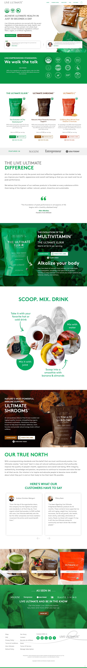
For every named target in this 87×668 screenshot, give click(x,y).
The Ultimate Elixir (17, 93)
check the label (18, 140)
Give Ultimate (9, 646)
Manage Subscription (27, 649)
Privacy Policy (9, 640)
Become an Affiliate (26, 640)
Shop (7, 634)
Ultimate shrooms (43, 93)
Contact (22, 637)
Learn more (43, 254)
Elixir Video (22, 136)
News (22, 643)
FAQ (6, 637)
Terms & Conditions (11, 643)
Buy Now (12, 136)
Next (48, 538)
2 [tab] (43, 45)
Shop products (10, 35)
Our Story (23, 634)
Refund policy (9, 649)
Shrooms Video (48, 136)
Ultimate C (69, 93)
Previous (38, 538)
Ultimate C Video (74, 136)
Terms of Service (25, 646)
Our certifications (24, 35)
